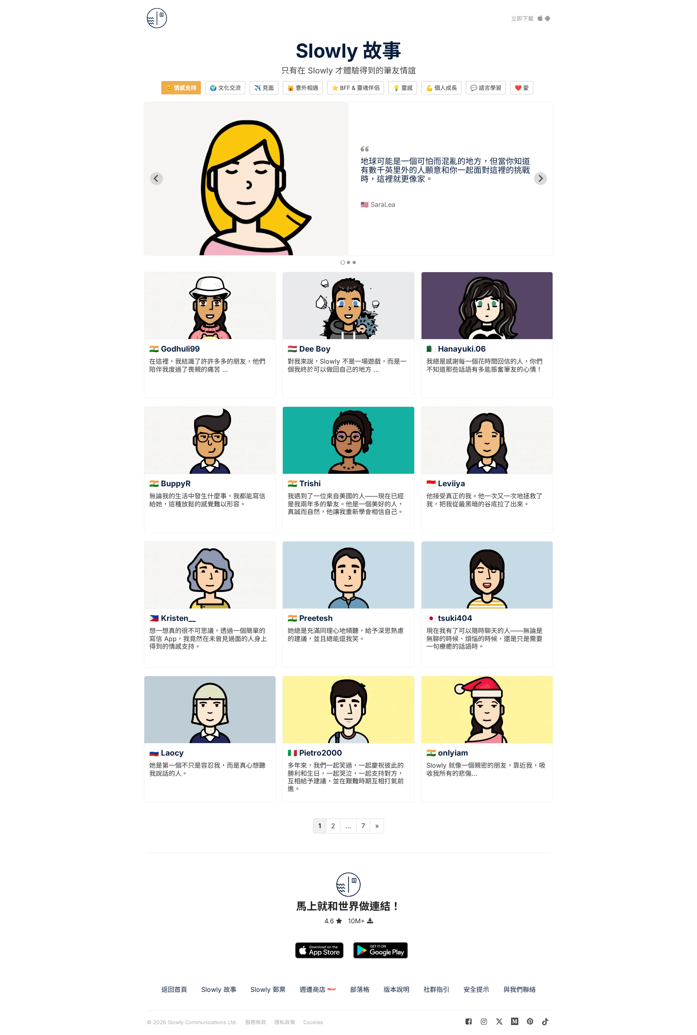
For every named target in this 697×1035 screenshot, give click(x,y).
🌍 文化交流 (225, 87)
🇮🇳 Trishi (304, 483)
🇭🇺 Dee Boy (309, 349)
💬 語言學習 (485, 87)
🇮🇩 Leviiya (445, 483)
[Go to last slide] (156, 178)
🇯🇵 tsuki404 (449, 618)
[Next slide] (540, 178)
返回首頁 (174, 989)
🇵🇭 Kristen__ (172, 618)
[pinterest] (515, 1021)
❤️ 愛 (522, 87)
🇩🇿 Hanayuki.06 (456, 349)
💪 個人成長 (441, 87)
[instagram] (483, 1021)
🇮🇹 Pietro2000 (315, 753)
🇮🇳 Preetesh (310, 618)
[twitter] (499, 1021)
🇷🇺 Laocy (166, 753)
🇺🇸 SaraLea (378, 204)
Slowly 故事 (348, 50)
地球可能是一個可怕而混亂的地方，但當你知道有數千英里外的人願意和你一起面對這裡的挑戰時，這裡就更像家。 (445, 170)
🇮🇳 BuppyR (170, 483)
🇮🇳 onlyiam (447, 753)
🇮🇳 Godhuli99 (174, 349)
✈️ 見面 (264, 87)
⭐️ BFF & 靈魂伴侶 (356, 87)
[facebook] (468, 1021)
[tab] (342, 262)
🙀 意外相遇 (302, 87)
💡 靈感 (403, 87)
